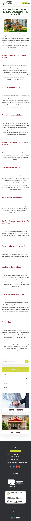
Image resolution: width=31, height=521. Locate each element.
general (6, 379)
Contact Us (15, 432)
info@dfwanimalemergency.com (18, 462)
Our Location (16, 451)
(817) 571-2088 (14, 459)
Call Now (25, 3)
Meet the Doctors (15, 410)
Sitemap (15, 513)
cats (5, 374)
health (5, 387)
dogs (5, 383)
